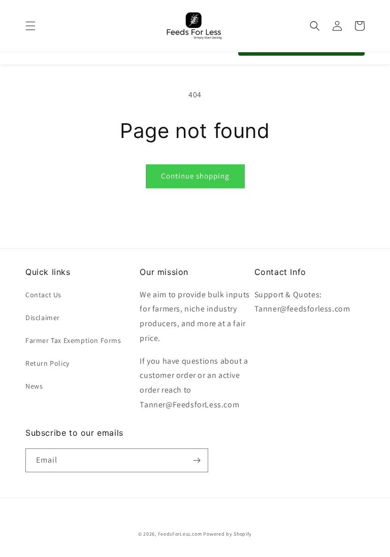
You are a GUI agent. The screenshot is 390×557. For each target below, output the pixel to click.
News (34, 386)
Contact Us (43, 294)
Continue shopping (195, 176)
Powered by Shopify (227, 534)
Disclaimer (42, 317)
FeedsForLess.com (180, 534)
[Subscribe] (196, 460)
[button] (30, 26)
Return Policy (47, 363)
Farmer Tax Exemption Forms (73, 340)
